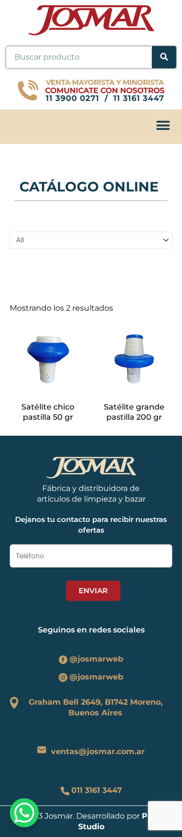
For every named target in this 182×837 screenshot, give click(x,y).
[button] (163, 125)
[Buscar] (164, 57)
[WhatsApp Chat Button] (24, 812)
